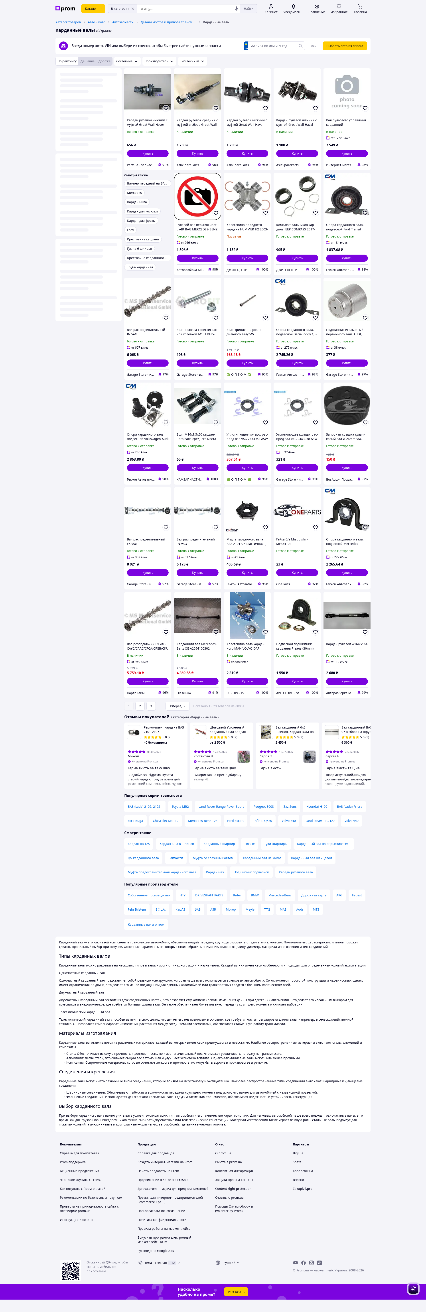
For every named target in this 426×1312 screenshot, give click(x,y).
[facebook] (303, 1262)
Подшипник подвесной (251, 872)
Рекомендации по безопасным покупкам (91, 1197)
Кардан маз (215, 872)
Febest (357, 895)
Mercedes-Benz (280, 895)
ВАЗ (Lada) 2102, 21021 (145, 806)
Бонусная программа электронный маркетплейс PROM (164, 1239)
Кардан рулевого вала (296, 872)
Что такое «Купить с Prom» (80, 1180)
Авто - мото (96, 22)
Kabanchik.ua (303, 1171)
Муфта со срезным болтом (213, 858)
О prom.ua (223, 1153)
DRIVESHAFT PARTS (209, 895)
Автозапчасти (123, 22)
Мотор (231, 909)
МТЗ (316, 909)
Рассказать (236, 1292)
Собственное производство (149, 895)
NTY (182, 895)
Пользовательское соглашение (161, 1211)
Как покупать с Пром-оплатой (82, 1188)
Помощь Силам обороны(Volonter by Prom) (234, 1208)
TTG (267, 909)
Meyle (250, 909)
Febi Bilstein (137, 909)
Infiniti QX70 (263, 821)
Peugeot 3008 (264, 806)
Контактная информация (234, 1171)
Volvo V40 (352, 821)
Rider (237, 895)
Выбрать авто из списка (344, 46)
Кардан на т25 (139, 844)
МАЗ (283, 909)
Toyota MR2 (180, 806)
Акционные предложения (79, 1171)
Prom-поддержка (73, 1162)
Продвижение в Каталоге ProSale (163, 1180)
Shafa (297, 1162)
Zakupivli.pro (302, 1188)
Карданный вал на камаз (262, 858)
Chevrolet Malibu (165, 821)
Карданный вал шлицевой (311, 858)
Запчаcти (176, 858)
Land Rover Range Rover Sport (221, 806)
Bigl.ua (298, 1153)
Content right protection (233, 1188)
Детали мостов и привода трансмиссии (168, 22)
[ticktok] (319, 1262)
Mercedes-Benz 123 (202, 821)
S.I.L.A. (161, 909)
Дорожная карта (314, 895)
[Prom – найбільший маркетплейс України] (65, 9)
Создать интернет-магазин (158, 1162)
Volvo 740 (289, 821)
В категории (120, 8)
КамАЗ (180, 909)
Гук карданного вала (143, 858)
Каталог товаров (68, 22)
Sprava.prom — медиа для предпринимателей (173, 1188)
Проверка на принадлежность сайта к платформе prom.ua (89, 1208)
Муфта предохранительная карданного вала (162, 872)
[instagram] (311, 1262)
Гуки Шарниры (275, 844)
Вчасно (298, 1180)
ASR (213, 909)
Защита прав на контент (234, 1180)
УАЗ (198, 909)
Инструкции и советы (76, 1220)
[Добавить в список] (166, 108)
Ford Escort (235, 821)
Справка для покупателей (79, 1153)
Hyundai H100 (316, 806)
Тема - (156, 1263)
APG (339, 895)
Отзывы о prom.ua (229, 1197)
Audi (299, 909)
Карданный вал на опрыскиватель (323, 844)
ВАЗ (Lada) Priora (349, 806)
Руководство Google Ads (156, 1251)
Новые (250, 844)
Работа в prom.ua (228, 1162)
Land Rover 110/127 (320, 821)
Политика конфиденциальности (162, 1220)
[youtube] (295, 1262)
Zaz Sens (290, 806)
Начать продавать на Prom (158, 1171)
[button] (148, 153)
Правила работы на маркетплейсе (164, 1228)
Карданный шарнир (219, 844)
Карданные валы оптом (146, 924)
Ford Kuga (135, 821)
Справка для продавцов (156, 1153)
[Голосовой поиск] (236, 8)
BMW (255, 895)
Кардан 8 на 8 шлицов (177, 844)
